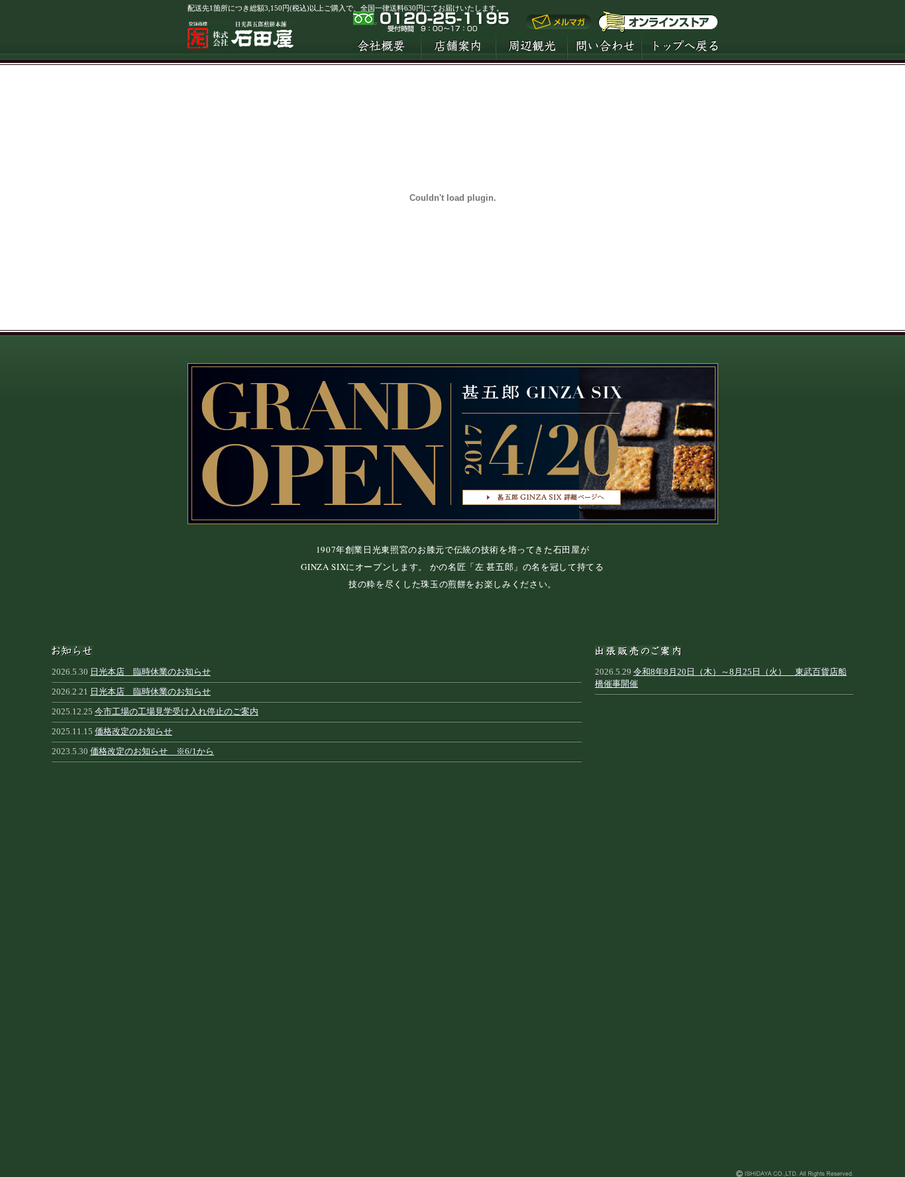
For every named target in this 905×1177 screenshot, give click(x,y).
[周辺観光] (531, 45)
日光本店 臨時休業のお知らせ (150, 672)
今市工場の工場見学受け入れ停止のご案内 (176, 711)
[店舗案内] (458, 45)
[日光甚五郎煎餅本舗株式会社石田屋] (240, 42)
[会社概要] (386, 45)
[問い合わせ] (604, 45)
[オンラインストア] (658, 21)
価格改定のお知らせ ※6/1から (152, 751)
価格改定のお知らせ (133, 731)
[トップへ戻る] (679, 45)
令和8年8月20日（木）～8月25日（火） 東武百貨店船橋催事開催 (721, 678)
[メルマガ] (558, 26)
